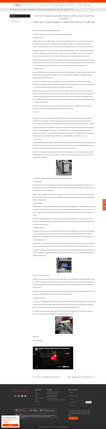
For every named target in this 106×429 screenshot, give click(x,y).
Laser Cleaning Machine (52, 395)
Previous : (47, 377)
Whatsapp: (61, 1)
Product (40, 5)
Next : (81, 377)
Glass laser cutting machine (53, 391)
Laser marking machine (52, 398)
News (66, 5)
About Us (46, 5)
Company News (15, 21)
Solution (51, 5)
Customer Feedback (59, 5)
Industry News (15, 19)
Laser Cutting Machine (52, 396)
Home (36, 5)
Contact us (71, 5)
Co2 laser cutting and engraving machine (56, 399)
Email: (82, 1)
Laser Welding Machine (52, 393)
